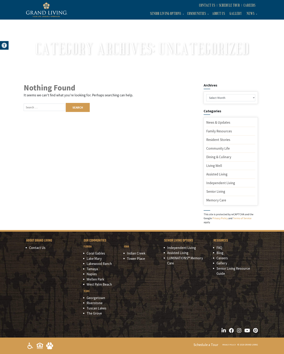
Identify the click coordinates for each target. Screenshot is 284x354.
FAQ (219, 247)
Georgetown (96, 298)
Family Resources (219, 131)
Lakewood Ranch (99, 263)
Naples (92, 274)
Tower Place (136, 258)
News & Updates (218, 122)
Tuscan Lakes (96, 308)
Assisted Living (216, 174)
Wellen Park (95, 279)
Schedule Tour (229, 5)
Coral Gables (96, 253)
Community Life (218, 148)
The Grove (94, 313)
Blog (219, 253)
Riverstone (95, 303)
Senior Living (215, 191)
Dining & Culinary (218, 157)
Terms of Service (242, 218)
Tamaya (92, 269)
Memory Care (216, 200)
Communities (196, 13)
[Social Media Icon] (224, 330)
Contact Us (207, 5)
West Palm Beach (99, 284)
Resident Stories (218, 139)
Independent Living (220, 183)
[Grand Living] (46, 9)
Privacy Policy (220, 218)
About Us (218, 13)
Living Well (214, 165)
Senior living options (165, 13)
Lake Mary (94, 258)
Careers (249, 5)
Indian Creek (136, 253)
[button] (4, 45)
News (250, 13)
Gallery (236, 13)
